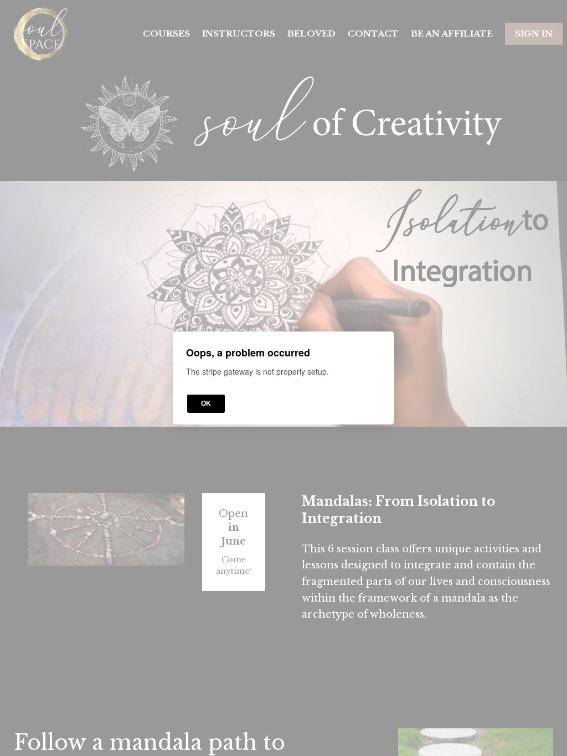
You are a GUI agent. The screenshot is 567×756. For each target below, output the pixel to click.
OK (206, 403)
